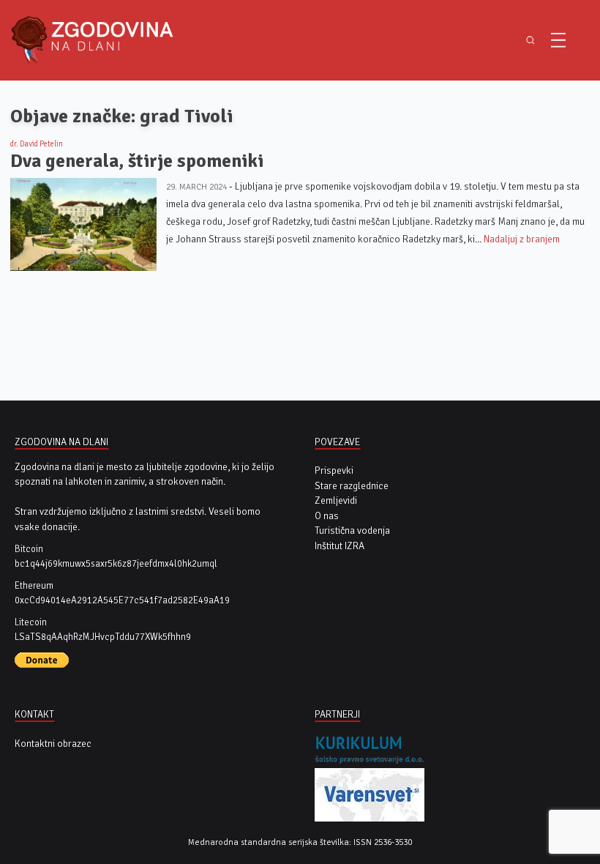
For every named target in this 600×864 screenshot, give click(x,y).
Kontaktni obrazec (53, 743)
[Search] (530, 40)
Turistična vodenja (352, 530)
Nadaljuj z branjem (522, 239)
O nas (327, 516)
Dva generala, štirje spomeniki (136, 160)
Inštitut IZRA (339, 546)
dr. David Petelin (36, 144)
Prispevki (334, 470)
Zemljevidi (336, 500)
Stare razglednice (352, 486)
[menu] (558, 40)
